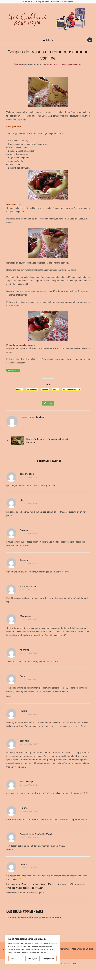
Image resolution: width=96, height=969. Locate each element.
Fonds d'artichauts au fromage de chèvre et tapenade (47, 440)
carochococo (27, 474)
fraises (19, 389)
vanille (55, 389)
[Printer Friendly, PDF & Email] (13, 370)
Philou (23, 711)
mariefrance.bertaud (31, 64)
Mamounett (26, 616)
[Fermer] (58, 936)
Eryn (22, 676)
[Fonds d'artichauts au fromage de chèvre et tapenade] (18, 440)
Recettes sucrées (74, 64)
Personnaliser (16, 959)
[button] (48, 40)
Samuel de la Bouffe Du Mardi (36, 834)
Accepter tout (48, 959)
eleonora (25, 740)
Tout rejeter (32, 959)
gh (21, 500)
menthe (45, 389)
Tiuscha (24, 560)
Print (50, 403)
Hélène (24, 808)
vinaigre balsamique (71, 389)
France (23, 864)
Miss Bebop (26, 781)
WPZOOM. (72, 964)
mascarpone (32, 389)
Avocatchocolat (28, 586)
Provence (25, 530)
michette (24, 649)
